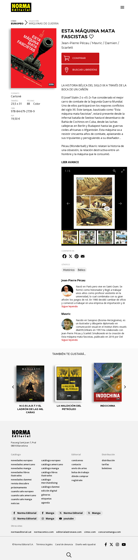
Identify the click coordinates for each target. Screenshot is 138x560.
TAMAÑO (14, 101)
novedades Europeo (21, 460)
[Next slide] (120, 203)
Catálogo (16, 454)
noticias (15, 503)
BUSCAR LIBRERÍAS (84, 69)
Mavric (97, 43)
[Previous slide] (68, 203)
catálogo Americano (52, 464)
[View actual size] (114, 171)
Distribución (108, 454)
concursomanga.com (109, 531)
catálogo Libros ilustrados (49, 474)
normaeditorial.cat (21, 531)
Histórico (69, 270)
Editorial (76, 454)
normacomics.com (44, 531)
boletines (107, 468)
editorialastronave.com (68, 531)
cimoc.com (90, 531)
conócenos (77, 460)
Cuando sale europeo (22, 491)
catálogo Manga (50, 468)
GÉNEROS (65, 264)
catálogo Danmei (50, 486)
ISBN (13, 108)
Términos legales (44, 544)
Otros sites (16, 525)
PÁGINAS (30, 101)
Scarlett (67, 48)
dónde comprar (80, 476)
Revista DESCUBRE (20, 483)
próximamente (19, 487)
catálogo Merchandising (49, 481)
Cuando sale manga (21, 499)
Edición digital (49, 490)
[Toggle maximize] (123, 171)
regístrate (77, 480)
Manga (50, 513)
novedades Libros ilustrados (20, 474)
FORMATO (15, 93)
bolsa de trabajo (80, 472)
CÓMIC (13, 21)
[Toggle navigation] (122, 7)
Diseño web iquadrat (86, 544)
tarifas (105, 464)
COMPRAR (79, 58)
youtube (69, 518)
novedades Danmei (21, 479)
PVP (12, 115)
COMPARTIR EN (67, 251)
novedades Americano (23, 464)
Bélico (81, 270)
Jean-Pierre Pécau (75, 43)
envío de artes (79, 468)
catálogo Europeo (50, 460)
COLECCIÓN (34, 21)
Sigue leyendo (69, 306)
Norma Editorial (26, 513)
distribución (108, 460)
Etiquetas (46, 498)
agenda (45, 502)
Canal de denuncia (64, 544)
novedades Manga (21, 468)
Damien (111, 43)
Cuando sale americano (23, 495)
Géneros (45, 494)
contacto (76, 464)
